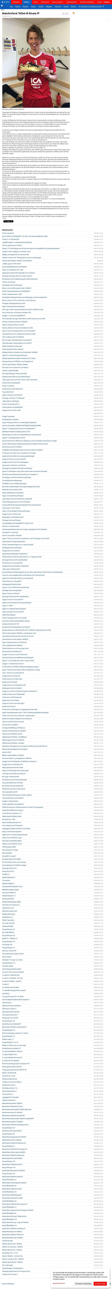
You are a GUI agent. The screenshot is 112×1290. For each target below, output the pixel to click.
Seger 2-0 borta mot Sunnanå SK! (12, 599)
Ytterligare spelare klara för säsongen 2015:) (16, 1271)
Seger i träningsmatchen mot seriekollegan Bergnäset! (19, 422)
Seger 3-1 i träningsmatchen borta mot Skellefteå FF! (19, 428)
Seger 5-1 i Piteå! (7, 606)
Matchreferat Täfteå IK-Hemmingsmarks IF (15, 1125)
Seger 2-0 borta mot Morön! (11, 593)
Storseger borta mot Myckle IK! (12, 590)
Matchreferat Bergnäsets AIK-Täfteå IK (14, 1137)
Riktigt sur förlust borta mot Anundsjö (14, 1045)
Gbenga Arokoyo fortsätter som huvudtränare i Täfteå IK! (20, 352)
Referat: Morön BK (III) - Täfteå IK (12, 1262)
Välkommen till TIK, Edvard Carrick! (13, 722)
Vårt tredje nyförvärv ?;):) (10, 1088)
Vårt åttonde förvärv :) (9, 1085)
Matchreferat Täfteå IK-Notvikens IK (13, 1155)
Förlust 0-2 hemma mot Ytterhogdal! (13, 694)
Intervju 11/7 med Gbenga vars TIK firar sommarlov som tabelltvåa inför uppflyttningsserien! (31, 248)
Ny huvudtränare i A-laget (10, 850)
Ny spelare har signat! (9, 856)
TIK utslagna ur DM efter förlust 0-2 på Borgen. (16, 477)
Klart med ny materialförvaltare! (12, 841)
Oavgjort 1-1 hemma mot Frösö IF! (13, 664)
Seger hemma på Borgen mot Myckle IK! (14, 554)
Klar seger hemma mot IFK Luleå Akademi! (15, 596)
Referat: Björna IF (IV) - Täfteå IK (12, 1250)
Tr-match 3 (5, 984)
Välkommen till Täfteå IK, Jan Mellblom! (14, 737)
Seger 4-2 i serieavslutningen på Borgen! (14, 355)
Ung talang (5, 993)
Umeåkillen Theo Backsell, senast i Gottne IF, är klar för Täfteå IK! (22, 450)
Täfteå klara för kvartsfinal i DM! (12, 489)
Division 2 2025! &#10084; (10, 370)
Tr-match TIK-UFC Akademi (10, 1060)
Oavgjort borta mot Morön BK (11, 514)
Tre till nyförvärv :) (7, 1094)
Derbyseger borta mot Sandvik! (12, 688)
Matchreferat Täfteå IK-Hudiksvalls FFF (14, 1027)
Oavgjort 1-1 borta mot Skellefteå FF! (13, 315)
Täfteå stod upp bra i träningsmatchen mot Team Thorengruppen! (22, 807)
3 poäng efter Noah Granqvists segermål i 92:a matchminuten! (21, 505)
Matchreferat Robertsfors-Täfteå (12, 1198)
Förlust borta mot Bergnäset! (11, 383)
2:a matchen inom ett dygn (10, 987)
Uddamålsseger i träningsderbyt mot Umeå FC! (17, 343)
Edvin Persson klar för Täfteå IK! (12, 447)
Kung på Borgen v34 (8, 1128)
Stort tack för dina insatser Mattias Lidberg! (16, 621)
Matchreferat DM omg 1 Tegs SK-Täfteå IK (15, 1222)
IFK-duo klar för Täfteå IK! (10, 725)
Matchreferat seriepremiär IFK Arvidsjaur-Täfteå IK (17, 1210)
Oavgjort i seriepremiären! (10, 801)
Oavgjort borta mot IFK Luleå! (11, 410)
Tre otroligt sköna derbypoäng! (12, 480)
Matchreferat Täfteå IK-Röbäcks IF (13, 1234)
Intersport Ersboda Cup (9, 1079)
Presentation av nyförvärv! (10, 532)
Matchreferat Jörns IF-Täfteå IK (12, 1140)
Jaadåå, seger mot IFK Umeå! (11, 264)
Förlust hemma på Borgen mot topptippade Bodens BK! (19, 709)
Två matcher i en (7, 944)
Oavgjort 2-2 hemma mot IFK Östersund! (14, 654)
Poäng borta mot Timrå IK (10, 1018)
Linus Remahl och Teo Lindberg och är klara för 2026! (19, 334)
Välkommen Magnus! (9, 615)
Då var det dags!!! (7, 1265)
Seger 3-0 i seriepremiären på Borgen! (14, 609)
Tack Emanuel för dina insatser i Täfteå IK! (15, 639)
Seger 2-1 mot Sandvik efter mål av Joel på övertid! (18, 660)
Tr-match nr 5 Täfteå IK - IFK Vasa (12, 978)
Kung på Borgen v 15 (8, 963)
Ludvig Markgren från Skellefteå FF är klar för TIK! (17, 523)
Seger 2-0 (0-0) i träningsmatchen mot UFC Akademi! (18, 331)
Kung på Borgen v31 (8, 1146)
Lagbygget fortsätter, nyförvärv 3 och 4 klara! (16, 828)
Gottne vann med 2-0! (9, 706)
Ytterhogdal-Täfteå (8, 899)
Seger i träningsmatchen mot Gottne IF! (14, 642)
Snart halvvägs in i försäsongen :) (12, 1268)
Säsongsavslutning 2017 (10, 1015)
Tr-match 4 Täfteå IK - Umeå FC (11, 981)
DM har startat (6, 957)
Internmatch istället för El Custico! (12, 810)
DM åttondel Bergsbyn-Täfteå (11, 902)
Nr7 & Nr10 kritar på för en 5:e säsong (14, 862)
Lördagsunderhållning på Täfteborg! (13, 728)
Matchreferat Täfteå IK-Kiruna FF (20, 13)
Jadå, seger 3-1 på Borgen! (10, 401)
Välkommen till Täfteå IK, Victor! (12, 844)
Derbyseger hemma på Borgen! (12, 547)
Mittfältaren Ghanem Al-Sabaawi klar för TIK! (16, 431)
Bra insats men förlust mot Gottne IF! (13, 773)
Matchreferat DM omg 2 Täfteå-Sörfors (14, 1216)
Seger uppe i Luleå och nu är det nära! (14, 465)
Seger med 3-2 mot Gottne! (10, 700)
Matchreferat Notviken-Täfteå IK (12, 1103)
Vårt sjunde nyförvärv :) (9, 1091)
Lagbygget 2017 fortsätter (10, 1097)
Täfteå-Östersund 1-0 (8, 896)
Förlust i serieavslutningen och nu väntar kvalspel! (17, 544)
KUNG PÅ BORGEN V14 (9, 1225)
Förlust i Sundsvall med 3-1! (10, 404)
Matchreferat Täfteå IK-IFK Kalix (12, 1189)
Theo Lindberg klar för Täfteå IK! (12, 645)
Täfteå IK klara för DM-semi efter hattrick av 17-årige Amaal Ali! (21, 557)
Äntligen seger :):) (7, 1039)
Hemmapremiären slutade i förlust (13, 954)
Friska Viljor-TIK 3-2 (8, 871)
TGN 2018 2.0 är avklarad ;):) (11, 905)
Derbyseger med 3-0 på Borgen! (12, 285)
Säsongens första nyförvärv (11, 1012)
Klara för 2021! (6, 752)
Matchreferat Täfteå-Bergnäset (11, 1195)
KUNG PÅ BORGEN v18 (9, 1201)
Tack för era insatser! (8, 282)
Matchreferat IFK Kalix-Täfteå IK (12, 1131)
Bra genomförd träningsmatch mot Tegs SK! (16, 627)
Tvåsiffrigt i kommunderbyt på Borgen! (14, 483)
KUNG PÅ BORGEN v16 (9, 1213)
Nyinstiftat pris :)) (7, 917)
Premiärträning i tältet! (9, 847)
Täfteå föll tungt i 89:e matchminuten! (13, 789)
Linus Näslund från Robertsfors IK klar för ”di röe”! (18, 636)
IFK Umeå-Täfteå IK (8, 932)
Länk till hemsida (7, 1241)
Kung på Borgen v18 (8, 1030)
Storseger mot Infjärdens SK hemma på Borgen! (17, 468)
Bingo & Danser (57, 2)
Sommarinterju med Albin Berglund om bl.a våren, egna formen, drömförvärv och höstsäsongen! (32, 572)
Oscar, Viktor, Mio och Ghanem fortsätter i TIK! (16, 312)
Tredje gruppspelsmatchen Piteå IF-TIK (14, 1070)
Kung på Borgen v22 (8, 929)
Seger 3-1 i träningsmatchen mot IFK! (14, 438)
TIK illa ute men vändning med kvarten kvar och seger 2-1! (20, 474)
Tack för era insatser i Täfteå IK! (12, 535)
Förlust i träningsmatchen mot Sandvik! (14, 618)
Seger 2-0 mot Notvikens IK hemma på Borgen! (17, 602)
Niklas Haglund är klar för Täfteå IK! (13, 740)
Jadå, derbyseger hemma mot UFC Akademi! (16, 502)
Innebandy (16, 2)
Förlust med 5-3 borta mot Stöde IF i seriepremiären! (18, 715)
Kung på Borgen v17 (8, 947)
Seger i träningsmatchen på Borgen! (13, 306)
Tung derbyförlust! (8, 392)
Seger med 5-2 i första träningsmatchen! (14, 835)
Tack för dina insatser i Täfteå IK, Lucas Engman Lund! (19, 633)
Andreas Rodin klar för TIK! (10, 624)
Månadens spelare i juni (9, 911)
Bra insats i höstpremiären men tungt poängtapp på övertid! (21, 486)
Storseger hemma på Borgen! (11, 520)
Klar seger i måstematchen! (10, 776)
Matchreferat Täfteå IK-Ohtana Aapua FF (14, 1204)
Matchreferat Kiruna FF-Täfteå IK (12, 1112)
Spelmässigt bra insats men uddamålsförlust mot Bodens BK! (21, 435)
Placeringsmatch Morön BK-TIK (12, 1067)
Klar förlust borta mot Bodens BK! (13, 786)
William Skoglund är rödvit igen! (12, 346)
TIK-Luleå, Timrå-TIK (8, 923)
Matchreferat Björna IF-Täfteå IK (12, 1231)
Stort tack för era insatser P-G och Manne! (15, 367)
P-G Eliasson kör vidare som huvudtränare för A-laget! (19, 453)
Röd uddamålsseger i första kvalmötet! (14, 373)
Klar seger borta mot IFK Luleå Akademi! (14, 560)
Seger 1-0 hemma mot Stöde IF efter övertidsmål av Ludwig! (21, 670)
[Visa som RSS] (74, 13)
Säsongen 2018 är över (9, 868)
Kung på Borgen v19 (8, 941)
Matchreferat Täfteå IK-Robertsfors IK (14, 1143)
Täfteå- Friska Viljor (8, 920)
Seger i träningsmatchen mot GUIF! (13, 325)
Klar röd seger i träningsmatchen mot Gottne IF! (17, 340)
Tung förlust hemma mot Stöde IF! (13, 798)
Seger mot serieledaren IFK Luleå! (12, 270)
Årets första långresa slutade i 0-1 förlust (15, 1033)
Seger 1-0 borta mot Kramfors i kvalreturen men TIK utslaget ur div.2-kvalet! (25, 538)
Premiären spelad (7, 966)
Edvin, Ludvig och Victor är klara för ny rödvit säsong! (19, 300)
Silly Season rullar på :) (9, 1009)
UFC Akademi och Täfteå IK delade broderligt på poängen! (20, 667)
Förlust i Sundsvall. (8, 233)
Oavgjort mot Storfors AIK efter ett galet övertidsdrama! (19, 691)
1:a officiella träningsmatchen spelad (13, 990)
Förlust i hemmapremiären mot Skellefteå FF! (16, 291)
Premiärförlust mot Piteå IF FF (11, 1048)
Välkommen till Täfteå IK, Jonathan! (13, 743)
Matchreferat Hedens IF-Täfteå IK (12, 1122)
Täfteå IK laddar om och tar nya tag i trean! (15, 648)
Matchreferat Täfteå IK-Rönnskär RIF (13, 1115)
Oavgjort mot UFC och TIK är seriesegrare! (15, 462)
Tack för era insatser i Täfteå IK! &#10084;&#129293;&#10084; (21, 425)
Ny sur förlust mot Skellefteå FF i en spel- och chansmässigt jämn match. (25, 236)
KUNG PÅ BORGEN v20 (9, 1186)
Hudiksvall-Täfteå (7, 926)
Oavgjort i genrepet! (8, 416)
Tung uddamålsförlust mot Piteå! (12, 783)
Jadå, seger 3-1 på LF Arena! (11, 508)
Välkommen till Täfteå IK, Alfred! (12, 734)
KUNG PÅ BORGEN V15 (9, 1219)
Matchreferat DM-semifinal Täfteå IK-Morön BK (16, 1109)
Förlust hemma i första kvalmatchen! (13, 541)
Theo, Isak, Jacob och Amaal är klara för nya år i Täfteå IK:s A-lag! (22, 309)
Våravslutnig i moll (8, 908)
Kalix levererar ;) (7, 1002)
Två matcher (6, 880)
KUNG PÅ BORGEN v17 (9, 1207)
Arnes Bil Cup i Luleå (8, 819)
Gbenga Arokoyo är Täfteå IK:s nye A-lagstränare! (17, 361)
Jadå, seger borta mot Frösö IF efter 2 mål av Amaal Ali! (19, 380)
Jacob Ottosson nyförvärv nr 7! (12, 813)
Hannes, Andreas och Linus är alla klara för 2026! (17, 328)
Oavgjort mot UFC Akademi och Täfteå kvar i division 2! (19, 761)
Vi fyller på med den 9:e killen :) (12, 1082)
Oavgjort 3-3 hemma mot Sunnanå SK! (14, 459)
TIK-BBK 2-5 (6, 874)
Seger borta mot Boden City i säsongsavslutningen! (18, 456)
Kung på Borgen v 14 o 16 (10, 1042)
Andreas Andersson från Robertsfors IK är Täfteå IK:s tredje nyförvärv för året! (26, 630)
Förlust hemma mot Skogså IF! (11, 581)
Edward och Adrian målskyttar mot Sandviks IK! (17, 718)
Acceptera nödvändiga (83, 1284)
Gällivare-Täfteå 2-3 (8, 883)
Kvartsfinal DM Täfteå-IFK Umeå (12, 886)
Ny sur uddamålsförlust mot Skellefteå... (14, 267)
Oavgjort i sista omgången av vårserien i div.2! (16, 251)
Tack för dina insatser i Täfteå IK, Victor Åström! (17, 260)
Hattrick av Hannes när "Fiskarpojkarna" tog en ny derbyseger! (21, 257)
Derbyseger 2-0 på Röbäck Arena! (13, 517)
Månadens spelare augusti (10, 889)
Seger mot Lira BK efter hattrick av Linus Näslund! (17, 578)
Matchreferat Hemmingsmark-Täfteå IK (14, 1183)
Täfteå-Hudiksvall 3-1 (8, 877)
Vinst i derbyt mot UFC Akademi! (12, 825)
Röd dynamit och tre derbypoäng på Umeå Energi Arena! (20, 279)
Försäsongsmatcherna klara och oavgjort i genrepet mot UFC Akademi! (24, 529)
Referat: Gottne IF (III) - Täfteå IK (12, 1244)
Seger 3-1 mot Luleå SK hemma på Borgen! (15, 587)
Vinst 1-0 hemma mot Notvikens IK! (13, 673)
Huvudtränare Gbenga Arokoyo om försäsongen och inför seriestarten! (24, 297)
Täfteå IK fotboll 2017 (9, 1100)
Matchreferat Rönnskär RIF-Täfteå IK (13, 1170)
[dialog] (80, 1278)
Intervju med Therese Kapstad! (11, 831)
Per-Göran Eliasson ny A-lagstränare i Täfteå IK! (17, 758)
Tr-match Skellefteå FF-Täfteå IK (12, 1051)
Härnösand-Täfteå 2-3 (9, 893)
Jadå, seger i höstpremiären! (11, 569)
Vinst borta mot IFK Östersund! (11, 697)
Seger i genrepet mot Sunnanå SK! (13, 612)
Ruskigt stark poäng (8, 914)
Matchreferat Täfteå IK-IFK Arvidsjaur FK (14, 1149)
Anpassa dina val (59, 1283)
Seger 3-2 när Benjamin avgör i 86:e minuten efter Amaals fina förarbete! (24, 471)
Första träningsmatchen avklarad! (12, 349)
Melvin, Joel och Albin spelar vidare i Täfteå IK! (16, 288)
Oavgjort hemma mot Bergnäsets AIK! (14, 685)
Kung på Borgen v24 (8, 1161)
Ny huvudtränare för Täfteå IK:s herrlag (14, 865)
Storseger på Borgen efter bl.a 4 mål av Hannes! (17, 276)
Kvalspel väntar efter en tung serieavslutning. (16, 377)
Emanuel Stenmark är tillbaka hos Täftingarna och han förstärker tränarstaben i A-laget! (29, 441)
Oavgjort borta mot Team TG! (11, 676)
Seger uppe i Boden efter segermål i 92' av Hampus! (18, 273)
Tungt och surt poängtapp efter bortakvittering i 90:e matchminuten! (23, 575)
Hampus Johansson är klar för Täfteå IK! (14, 322)
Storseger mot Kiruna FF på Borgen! (13, 398)
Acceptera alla (100, 1284)
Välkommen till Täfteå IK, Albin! (12, 816)
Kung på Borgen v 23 (8, 1167)
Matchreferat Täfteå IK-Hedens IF (12, 1176)
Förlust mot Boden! (8, 386)
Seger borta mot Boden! (9, 682)
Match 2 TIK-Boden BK (9, 1073)
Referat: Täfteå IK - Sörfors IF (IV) (12, 1256)
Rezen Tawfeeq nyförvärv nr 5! (11, 822)
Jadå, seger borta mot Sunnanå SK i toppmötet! (17, 499)
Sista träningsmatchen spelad (11, 969)
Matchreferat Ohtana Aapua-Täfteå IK (13, 1152)
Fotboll (26, 2)
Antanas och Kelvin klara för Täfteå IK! (14, 731)
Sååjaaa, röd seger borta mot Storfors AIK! (15, 254)
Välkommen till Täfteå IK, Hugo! (12, 838)
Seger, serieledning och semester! (13, 493)
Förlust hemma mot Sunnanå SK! (12, 563)
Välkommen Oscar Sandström (11, 1005)
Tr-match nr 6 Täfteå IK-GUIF (11, 975)
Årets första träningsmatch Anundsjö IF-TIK (15, 1063)
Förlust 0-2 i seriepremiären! (11, 526)
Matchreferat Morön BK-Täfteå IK (12, 1238)
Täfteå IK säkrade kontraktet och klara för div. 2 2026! (18, 358)
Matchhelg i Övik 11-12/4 (10, 1253)
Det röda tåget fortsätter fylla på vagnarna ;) (16, 999)
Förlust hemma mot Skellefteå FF (12, 407)
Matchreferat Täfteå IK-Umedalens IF (13, 1228)
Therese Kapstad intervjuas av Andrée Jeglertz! (17, 795)
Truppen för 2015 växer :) (10, 1274)
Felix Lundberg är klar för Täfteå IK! (13, 337)
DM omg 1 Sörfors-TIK (9, 951)
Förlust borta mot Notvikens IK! (12, 651)
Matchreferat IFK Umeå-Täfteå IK (12, 1158)
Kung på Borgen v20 (8, 935)
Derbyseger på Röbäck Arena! (11, 584)
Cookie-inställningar (8, 1284)
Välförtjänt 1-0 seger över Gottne (12, 960)
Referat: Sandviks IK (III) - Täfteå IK (13, 1259)
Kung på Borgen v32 (8, 1134)
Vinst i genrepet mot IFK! (10, 792)
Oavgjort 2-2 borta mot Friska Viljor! (13, 703)
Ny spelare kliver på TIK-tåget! (11, 859)
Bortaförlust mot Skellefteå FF (11, 1024)
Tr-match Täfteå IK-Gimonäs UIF (12, 1057)
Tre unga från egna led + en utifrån (13, 996)
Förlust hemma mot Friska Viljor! (12, 679)
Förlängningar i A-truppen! (10, 419)
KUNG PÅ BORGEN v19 (9, 1192)
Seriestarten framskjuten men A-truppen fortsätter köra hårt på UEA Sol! (24, 746)
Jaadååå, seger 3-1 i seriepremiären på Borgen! (17, 242)
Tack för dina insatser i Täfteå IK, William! (15, 364)
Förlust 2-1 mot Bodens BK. (10, 239)
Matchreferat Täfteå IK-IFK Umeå (12, 1106)
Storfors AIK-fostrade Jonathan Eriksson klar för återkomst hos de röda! (25, 444)
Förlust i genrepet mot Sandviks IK (13, 804)
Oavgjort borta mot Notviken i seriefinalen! (15, 566)
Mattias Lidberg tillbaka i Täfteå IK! (13, 755)
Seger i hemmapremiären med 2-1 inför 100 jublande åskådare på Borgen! (25, 712)
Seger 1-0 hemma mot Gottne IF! (12, 395)
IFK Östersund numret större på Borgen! (14, 780)
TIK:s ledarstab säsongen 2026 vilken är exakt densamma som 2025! (23, 319)
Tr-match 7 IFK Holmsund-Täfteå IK (13, 972)
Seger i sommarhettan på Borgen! (12, 496)
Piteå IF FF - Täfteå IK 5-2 (9, 938)
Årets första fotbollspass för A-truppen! (14, 749)
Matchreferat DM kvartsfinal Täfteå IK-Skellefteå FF (18, 1118)
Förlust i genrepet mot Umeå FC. (12, 245)
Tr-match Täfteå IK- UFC (9, 1054)
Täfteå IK (6, 2)
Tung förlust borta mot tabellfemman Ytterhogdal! (17, 657)
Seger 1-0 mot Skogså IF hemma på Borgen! (16, 511)
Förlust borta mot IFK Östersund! (12, 389)
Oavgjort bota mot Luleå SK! (11, 551)
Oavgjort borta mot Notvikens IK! (12, 764)
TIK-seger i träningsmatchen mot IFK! (13, 303)
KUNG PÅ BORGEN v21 (9, 1180)
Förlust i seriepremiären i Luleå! (12, 294)
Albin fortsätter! (7, 853)
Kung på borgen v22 (8, 1173)
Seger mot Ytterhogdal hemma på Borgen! (15, 770)
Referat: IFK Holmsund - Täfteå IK (12, 1247)
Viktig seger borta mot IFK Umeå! (12, 767)
